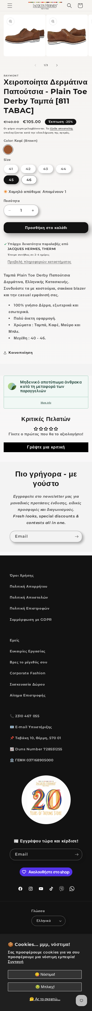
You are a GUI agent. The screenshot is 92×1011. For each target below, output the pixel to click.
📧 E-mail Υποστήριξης (31, 727)
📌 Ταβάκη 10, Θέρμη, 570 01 (35, 738)
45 (11, 180)
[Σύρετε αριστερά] (35, 65)
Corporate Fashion (27, 673)
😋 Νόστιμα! (45, 974)
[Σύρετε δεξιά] (57, 65)
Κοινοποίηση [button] (21, 352)
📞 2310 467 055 (24, 716)
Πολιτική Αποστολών (29, 597)
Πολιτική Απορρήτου (28, 586)
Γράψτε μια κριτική (46, 447)
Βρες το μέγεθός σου (28, 662)
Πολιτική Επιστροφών (29, 608)
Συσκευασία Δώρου (27, 684)
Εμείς (14, 640)
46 (29, 180)
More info (46, 402)
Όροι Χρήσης (22, 575)
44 (66, 169)
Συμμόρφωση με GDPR (31, 619)
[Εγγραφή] (76, 536)
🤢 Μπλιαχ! (44, 986)
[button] (9, 5)
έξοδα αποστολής (61, 128)
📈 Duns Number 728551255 (36, 749)
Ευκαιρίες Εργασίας (27, 651)
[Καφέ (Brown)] (8, 149)
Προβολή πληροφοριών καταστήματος (39, 261)
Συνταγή (15, 961)
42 (31, 169)
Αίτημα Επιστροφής (27, 695)
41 (13, 169)
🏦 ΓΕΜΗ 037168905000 (31, 760)
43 (48, 169)
